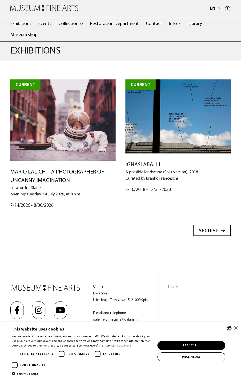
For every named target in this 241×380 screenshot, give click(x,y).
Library (195, 23)
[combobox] (229, 328)
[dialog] (120, 351)
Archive (208, 230)
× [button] (235, 328)
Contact (154, 23)
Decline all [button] (191, 356)
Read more (124, 345)
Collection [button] (68, 23)
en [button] (213, 8)
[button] (82, 373)
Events (44, 23)
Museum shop (24, 35)
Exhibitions (20, 23)
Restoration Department (114, 23)
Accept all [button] (191, 345)
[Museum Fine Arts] (44, 8)
